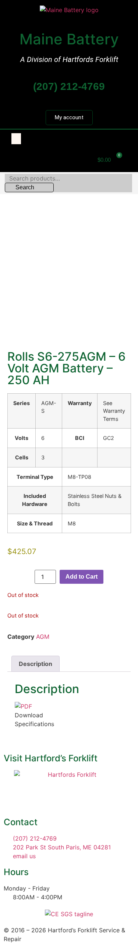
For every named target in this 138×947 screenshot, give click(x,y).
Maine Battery (69, 39)
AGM (42, 636)
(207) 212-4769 (69, 86)
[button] (16, 138)
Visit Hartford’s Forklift (51, 758)
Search (24, 187)
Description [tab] (35, 663)
